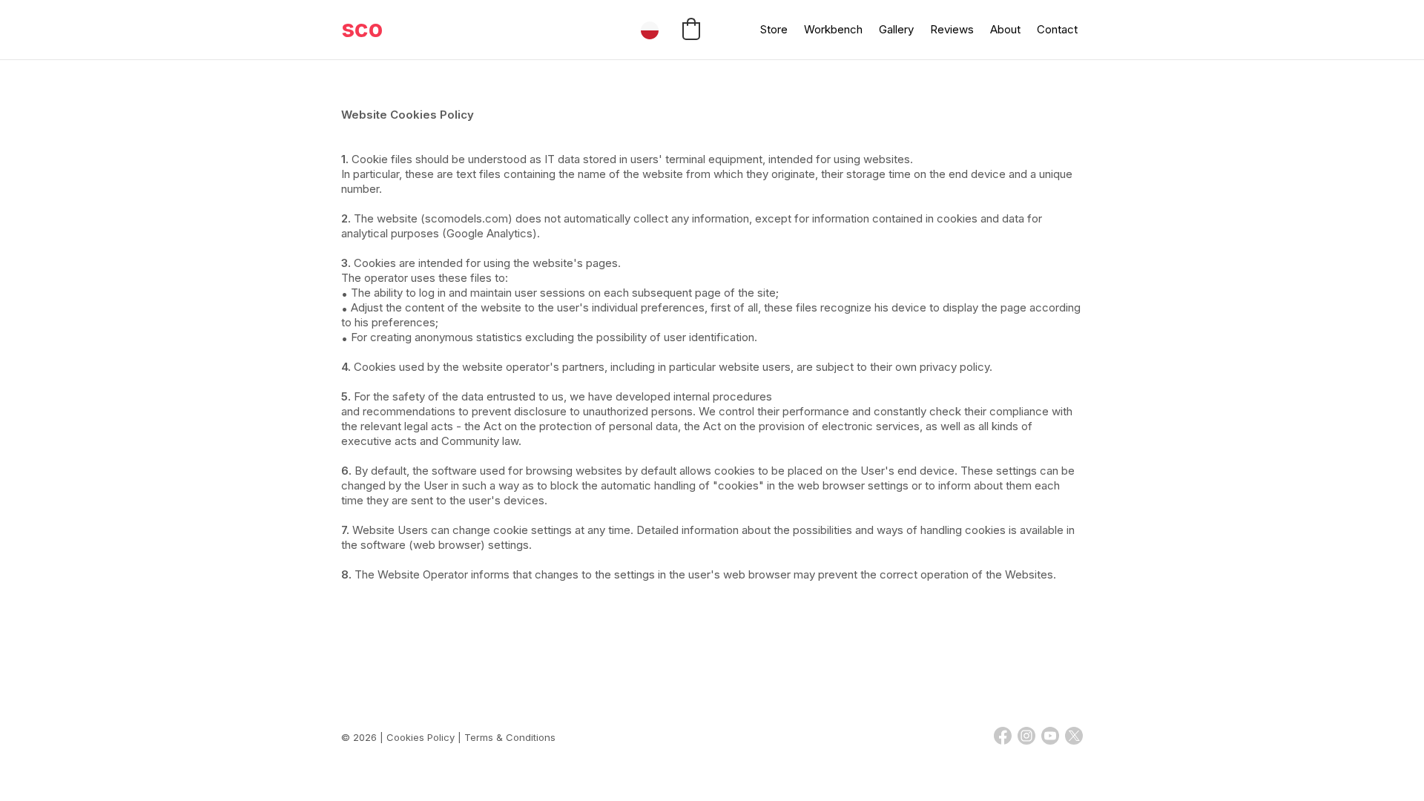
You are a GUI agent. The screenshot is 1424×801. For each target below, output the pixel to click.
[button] (691, 29)
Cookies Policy (420, 737)
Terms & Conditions (510, 737)
